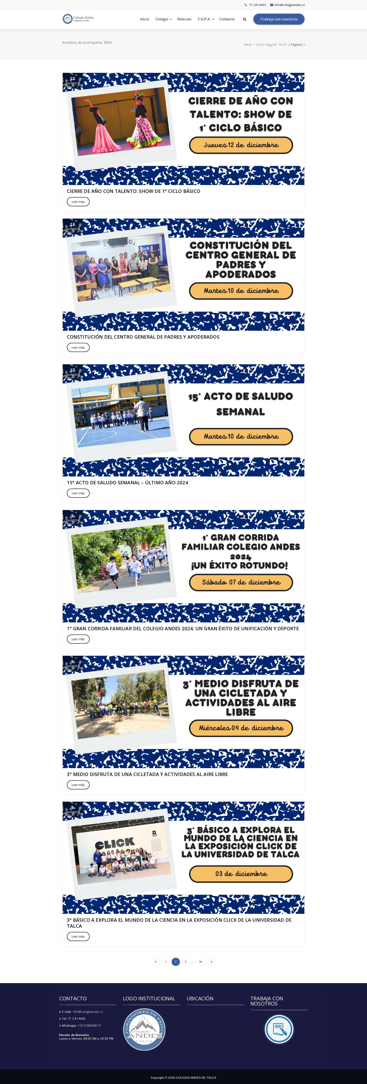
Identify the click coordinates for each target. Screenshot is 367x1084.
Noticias (184, 19)
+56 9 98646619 (89, 1025)
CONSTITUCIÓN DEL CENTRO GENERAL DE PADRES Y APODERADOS (143, 337)
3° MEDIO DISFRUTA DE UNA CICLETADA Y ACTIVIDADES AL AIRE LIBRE (147, 774)
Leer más (78, 202)
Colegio (162, 19)
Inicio (144, 19)
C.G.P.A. (204, 19)
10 (200, 962)
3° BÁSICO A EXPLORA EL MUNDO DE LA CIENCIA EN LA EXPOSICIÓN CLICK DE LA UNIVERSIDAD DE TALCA (179, 923)
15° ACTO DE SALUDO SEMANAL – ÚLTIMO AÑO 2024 (127, 482)
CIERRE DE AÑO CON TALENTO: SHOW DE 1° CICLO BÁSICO (133, 191)
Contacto (227, 19)
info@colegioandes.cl (88, 1012)
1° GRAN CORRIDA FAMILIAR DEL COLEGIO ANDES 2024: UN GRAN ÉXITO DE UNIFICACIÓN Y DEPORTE (183, 628)
